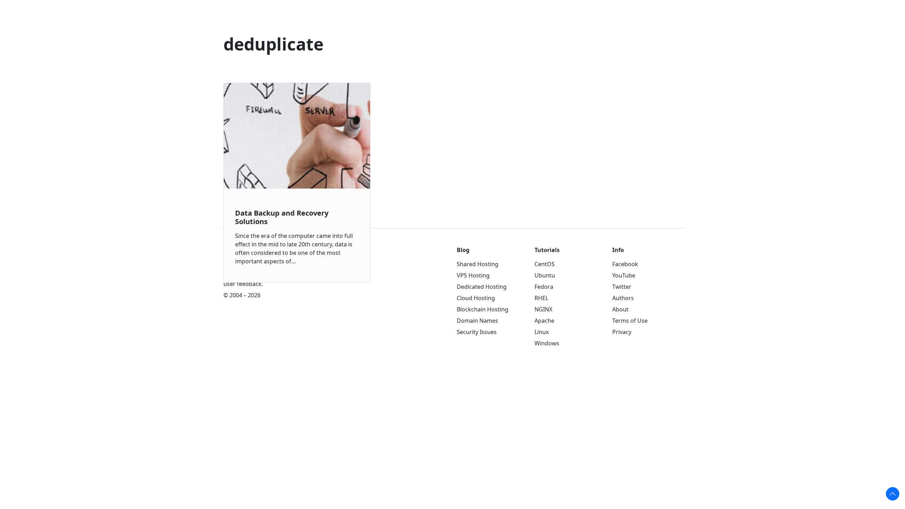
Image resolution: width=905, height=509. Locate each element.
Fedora (544, 287)
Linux (542, 332)
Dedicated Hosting (482, 287)
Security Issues (477, 332)
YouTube (623, 275)
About (620, 309)
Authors (623, 298)
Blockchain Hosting (482, 309)
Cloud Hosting (476, 298)
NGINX (543, 309)
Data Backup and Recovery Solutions (281, 217)
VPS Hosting (473, 275)
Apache (544, 320)
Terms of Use (630, 320)
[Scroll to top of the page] (892, 494)
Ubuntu (545, 275)
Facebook (625, 264)
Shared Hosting (477, 264)
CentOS (545, 264)
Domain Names (477, 320)
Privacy (621, 332)
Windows (547, 343)
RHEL (541, 298)
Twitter (621, 287)
